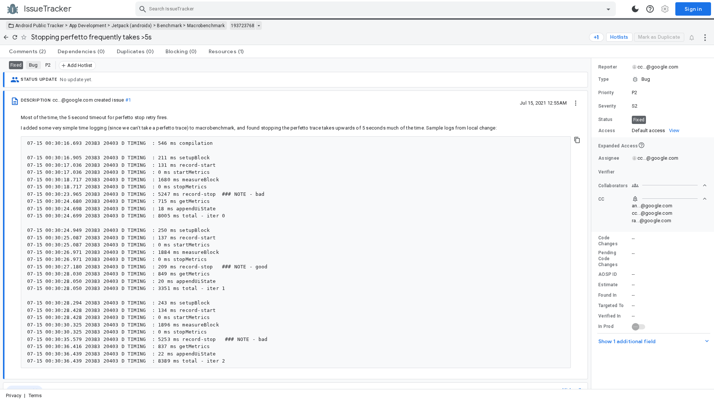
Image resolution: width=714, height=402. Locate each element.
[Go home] (5, 37)
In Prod (606, 326)
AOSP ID (607, 274)
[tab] (27, 51)
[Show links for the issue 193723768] (258, 26)
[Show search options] (608, 8)
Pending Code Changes (608, 258)
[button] (652, 79)
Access (606, 130)
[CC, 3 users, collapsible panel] (669, 198)
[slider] (592, 223)
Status (605, 119)
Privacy (13, 395)
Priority (606, 92)
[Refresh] (14, 37)
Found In (607, 295)
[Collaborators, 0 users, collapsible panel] (669, 185)
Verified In (609, 316)
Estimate (608, 284)
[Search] (142, 8)
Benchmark (169, 25)
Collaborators (613, 185)
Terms (35, 395)
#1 (128, 100)
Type (603, 79)
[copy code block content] (577, 139)
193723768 (242, 25)
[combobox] (376, 8)
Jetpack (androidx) (132, 25)
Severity (607, 106)
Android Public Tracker (39, 25)
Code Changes (608, 240)
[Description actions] (576, 103)
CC (601, 199)
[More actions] (705, 37)
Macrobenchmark (206, 25)
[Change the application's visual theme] (635, 8)
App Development (88, 25)
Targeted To (611, 305)
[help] (650, 8)
